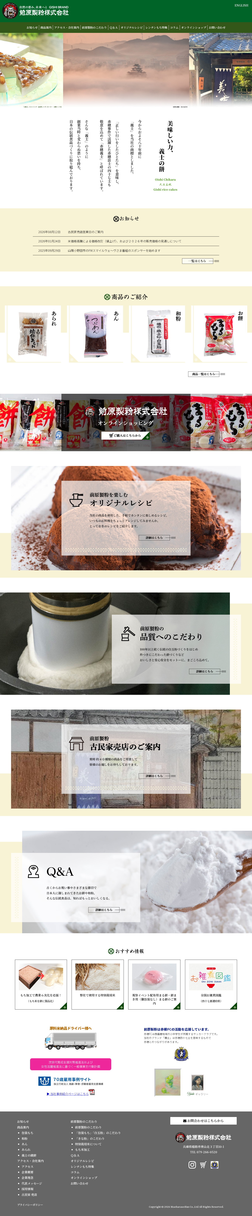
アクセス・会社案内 (66, 27)
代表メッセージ (32, 1183)
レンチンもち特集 (156, 27)
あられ (26, 1149)
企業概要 (27, 1172)
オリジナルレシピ (132, 27)
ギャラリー (201, 1094)
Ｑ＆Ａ (114, 27)
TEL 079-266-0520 (203, 1152)
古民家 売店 (29, 1195)
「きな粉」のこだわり (90, 1138)
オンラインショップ (193, 27)
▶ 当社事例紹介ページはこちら (68, 1094)
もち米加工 (82, 1149)
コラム (174, 27)
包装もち (27, 1133)
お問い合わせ (217, 27)
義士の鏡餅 (29, 1155)
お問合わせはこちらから (205, 1120)
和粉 (24, 1138)
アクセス (27, 1166)
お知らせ (32, 27)
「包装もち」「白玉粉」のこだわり (98, 1133)
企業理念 (27, 1178)
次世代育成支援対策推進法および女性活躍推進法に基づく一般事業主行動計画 (70, 1064)
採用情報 (27, 1189)
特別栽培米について (88, 1144)
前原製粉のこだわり (94, 27)
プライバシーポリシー (30, 1205)
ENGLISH (241, 5)
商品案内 (45, 27)
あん (24, 1144)
